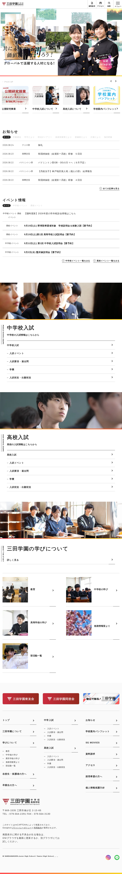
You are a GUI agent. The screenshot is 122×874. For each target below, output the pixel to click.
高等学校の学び (13, 758)
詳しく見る (13, 560)
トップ (6, 720)
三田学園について (12, 731)
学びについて (10, 742)
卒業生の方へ (10, 785)
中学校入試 (13, 345)
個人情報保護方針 (95, 787)
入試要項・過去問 (19, 361)
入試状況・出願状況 (20, 377)
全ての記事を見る (111, 188)
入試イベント (17, 353)
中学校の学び (12, 755)
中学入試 (49, 720)
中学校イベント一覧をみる (77, 261)
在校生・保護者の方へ (15, 774)
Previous (110, 80)
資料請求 (92, 6)
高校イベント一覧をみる (108, 261)
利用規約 (38, 828)
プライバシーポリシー (22, 828)
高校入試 (12, 454)
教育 (8, 751)
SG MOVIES (93, 742)
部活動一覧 (11, 766)
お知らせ (90, 720)
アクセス (100, 6)
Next (114, 80)
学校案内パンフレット (98, 731)
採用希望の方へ (94, 776)
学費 (12, 369)
